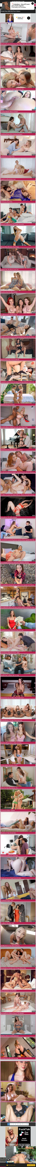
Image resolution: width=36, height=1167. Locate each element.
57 (27, 1124)
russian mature (3, 1161)
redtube (2, 1159)
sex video (2, 1158)
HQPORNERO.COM (18, 1)
